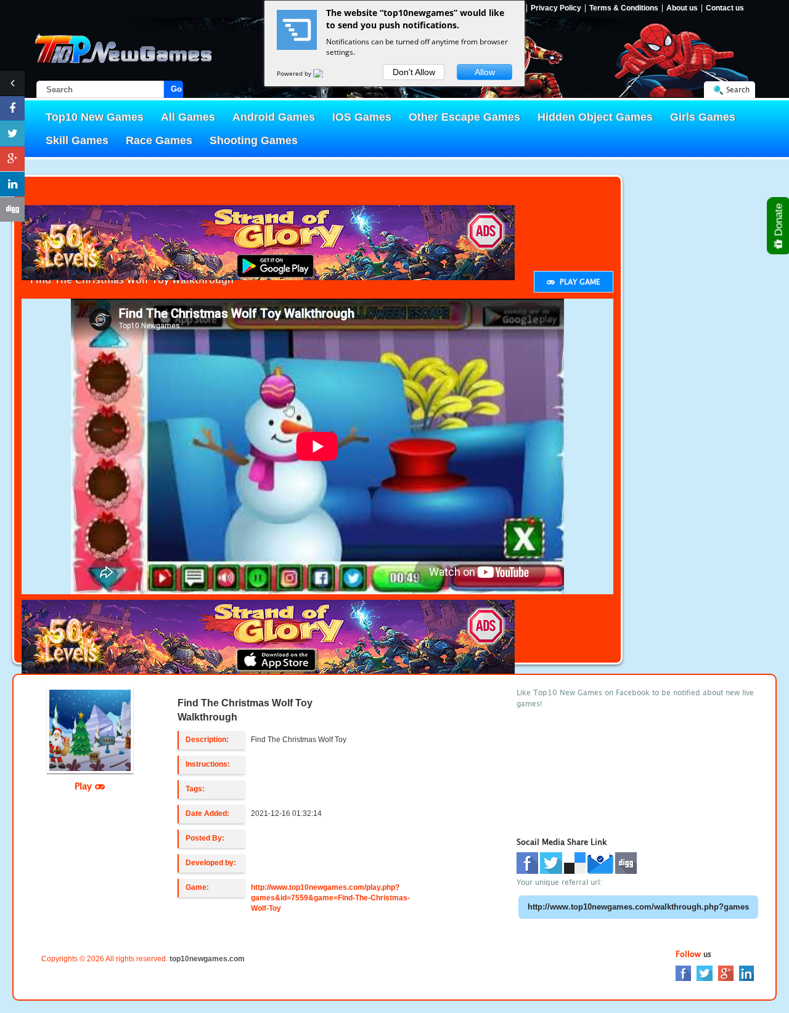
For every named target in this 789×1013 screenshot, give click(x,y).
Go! (177, 89)
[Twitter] (705, 972)
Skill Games (77, 140)
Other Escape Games (464, 117)
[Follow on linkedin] (12, 184)
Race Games (159, 140)
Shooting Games (254, 140)
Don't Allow (414, 72)
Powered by (295, 73)
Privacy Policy (556, 8)
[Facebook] (683, 972)
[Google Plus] (726, 972)
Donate (779, 221)
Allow (485, 72)
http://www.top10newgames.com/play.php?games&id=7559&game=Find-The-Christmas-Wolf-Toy (330, 898)
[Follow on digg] (12, 209)
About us (682, 8)
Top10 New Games (95, 117)
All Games (188, 117)
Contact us (725, 8)
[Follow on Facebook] (12, 108)
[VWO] (325, 73)
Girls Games (702, 117)
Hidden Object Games (595, 117)
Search (738, 89)
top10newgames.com (207, 958)
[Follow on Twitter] (12, 133)
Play (85, 785)
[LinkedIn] (746, 972)
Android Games (273, 117)
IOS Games (361, 117)
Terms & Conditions (623, 8)
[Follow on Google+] (12, 159)
